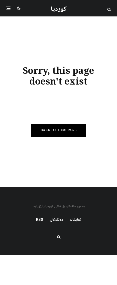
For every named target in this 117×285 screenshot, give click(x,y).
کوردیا (59, 9)
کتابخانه (75, 220)
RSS (39, 220)
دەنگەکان (56, 220)
